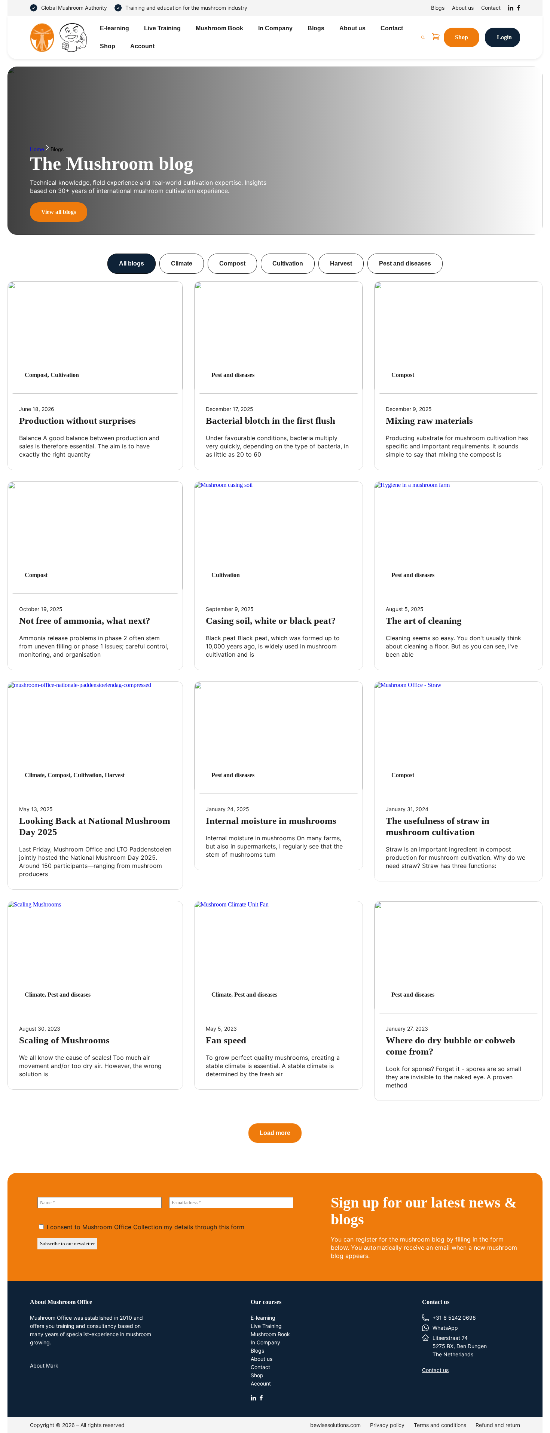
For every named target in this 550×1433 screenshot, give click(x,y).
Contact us (435, 1370)
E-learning (114, 28)
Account (142, 46)
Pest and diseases (405, 263)
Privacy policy (387, 1425)
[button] (275, 1133)
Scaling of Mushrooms (64, 1040)
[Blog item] (95, 338)
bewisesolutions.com (335, 1425)
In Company (275, 28)
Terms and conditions (440, 1425)
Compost (232, 263)
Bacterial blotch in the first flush (270, 420)
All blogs (131, 263)
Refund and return (498, 1425)
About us (463, 7)
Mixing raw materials (429, 420)
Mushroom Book (219, 28)
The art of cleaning (424, 621)
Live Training (162, 28)
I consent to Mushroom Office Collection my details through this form (144, 1227)
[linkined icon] (253, 1397)
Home (37, 149)
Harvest (341, 263)
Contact (491, 7)
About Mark (44, 1365)
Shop (107, 46)
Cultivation (287, 263)
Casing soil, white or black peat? (271, 621)
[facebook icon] (261, 1397)
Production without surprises (77, 420)
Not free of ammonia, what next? (84, 621)
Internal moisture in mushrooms (271, 821)
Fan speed (226, 1040)
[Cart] (436, 36)
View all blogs (58, 212)
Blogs (437, 7)
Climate (181, 263)
